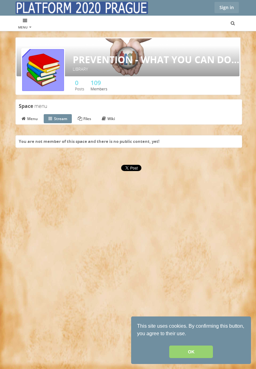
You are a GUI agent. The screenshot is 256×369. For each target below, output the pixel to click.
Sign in (226, 7)
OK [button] (191, 351)
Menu (23, 27)
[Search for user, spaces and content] (233, 23)
